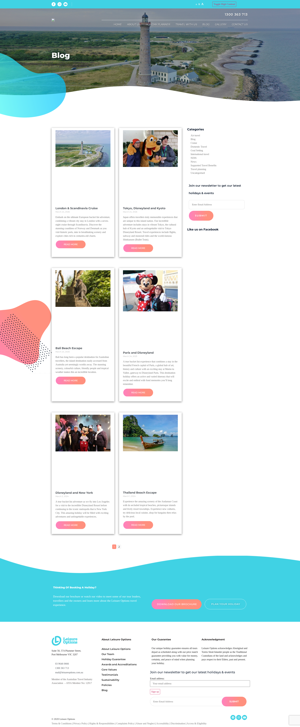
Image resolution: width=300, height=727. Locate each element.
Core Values (109, 669)
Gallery (221, 24)
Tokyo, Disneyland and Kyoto (144, 208)
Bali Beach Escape (68, 348)
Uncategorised (198, 173)
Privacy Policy (80, 723)
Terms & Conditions (62, 723)
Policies (107, 685)
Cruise (194, 143)
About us (133, 24)
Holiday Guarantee (114, 659)
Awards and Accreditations (119, 664)
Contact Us (240, 24)
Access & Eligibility (197, 723)
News (193, 161)
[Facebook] (232, 717)
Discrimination (178, 723)
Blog (206, 24)
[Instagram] (60, 4)
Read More (71, 244)
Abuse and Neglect (145, 723)
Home (118, 24)
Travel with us (186, 24)
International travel (200, 154)
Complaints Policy (125, 723)
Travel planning (198, 169)
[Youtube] (65, 4)
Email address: (157, 678)
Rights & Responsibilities (101, 723)
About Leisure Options (116, 649)
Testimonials (110, 674)
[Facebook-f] (54, 4)
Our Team (108, 654)
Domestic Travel (199, 146)
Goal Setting (197, 150)
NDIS (194, 158)
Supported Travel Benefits (203, 165)
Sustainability (110, 679)
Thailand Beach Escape (140, 492)
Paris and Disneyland (138, 352)
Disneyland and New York (74, 493)
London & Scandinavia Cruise (76, 208)
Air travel (195, 135)
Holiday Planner (158, 24)
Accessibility (162, 723)
